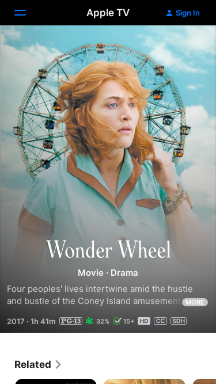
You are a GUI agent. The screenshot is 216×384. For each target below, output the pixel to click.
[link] (38, 364)
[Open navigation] (27, 12)
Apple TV (108, 12)
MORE (194, 302)
